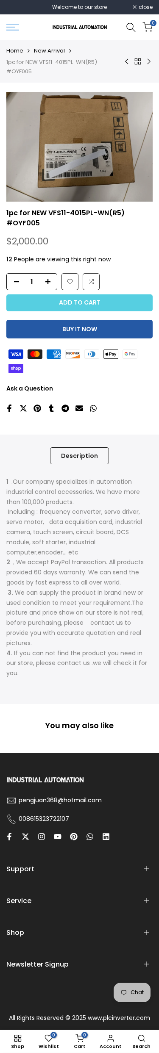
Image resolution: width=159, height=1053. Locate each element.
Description (79, 456)
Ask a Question (29, 388)
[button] (69, 281)
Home (14, 51)
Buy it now (79, 329)
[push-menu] (12, 27)
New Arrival (49, 51)
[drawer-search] (131, 27)
